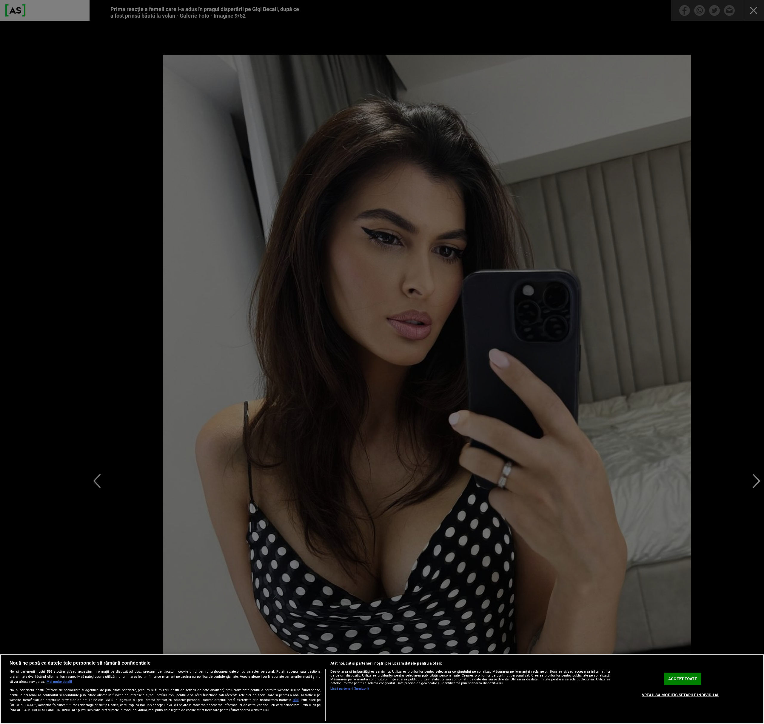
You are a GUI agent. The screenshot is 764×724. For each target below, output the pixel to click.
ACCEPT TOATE (682, 679)
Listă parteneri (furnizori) (349, 689)
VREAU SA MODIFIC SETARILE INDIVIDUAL (680, 695)
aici (296, 700)
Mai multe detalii (59, 682)
